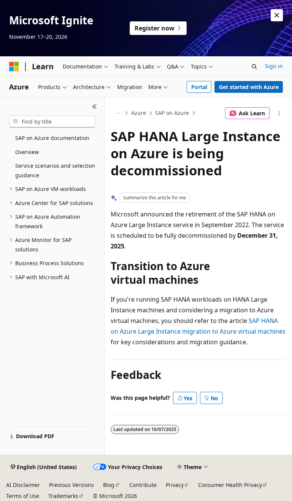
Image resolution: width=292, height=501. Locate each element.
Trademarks (63, 495)
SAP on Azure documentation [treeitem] (52, 138)
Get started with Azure (249, 87)
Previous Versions (71, 484)
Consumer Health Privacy (230, 484)
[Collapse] (94, 106)
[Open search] (254, 66)
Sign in (274, 66)
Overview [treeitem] (27, 152)
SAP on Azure (172, 112)
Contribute (143, 484)
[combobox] (52, 122)
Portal (199, 87)
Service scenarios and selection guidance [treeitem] (55, 170)
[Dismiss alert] (277, 15)
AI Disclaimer (23, 484)
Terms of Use (22, 495)
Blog (108, 484)
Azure (138, 112)
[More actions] (279, 113)
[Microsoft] (14, 67)
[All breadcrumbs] (117, 113)
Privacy (175, 484)
